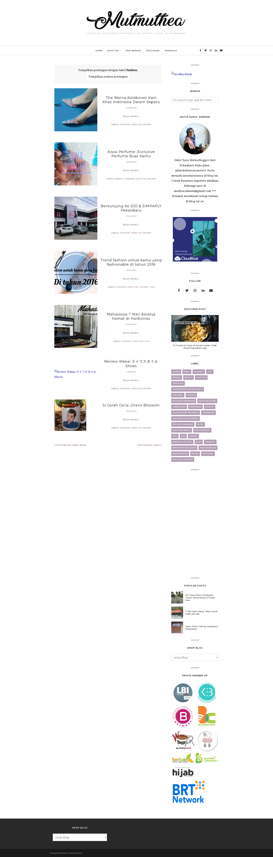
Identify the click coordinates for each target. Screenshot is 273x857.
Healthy (209, 407)
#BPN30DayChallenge (184, 448)
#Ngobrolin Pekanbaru (186, 419)
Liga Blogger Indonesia (186, 413)
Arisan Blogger (207, 401)
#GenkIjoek (208, 413)
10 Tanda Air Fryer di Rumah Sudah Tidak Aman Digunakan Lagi (195, 346)
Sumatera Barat (182, 430)
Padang (193, 436)
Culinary (199, 372)
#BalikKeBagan (208, 448)
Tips (152, 287)
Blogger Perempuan (184, 401)
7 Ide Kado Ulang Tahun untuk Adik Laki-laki (201, 612)
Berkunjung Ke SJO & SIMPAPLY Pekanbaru (131, 208)
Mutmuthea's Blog (65, 853)
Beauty (119, 179)
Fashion (125, 124)
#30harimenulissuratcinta (188, 389)
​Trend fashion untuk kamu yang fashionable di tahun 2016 (131, 262)
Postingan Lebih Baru (71, 445)
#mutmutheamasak (183, 424)
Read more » (131, 116)
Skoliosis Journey (183, 459)
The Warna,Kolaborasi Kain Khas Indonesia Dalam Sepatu (131, 100)
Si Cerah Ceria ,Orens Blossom (131, 405)
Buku (198, 442)
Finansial (210, 442)
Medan (195, 454)
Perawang (208, 454)
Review (147, 124)
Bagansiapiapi (180, 454)
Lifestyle (136, 124)
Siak (183, 436)
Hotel (200, 424)
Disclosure (78, 853)
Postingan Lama (148, 445)
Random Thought (182, 442)
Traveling (178, 383)
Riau (175, 436)
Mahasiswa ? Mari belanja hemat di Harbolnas (131, 316)
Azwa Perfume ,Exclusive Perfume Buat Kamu (131, 154)
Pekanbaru (195, 407)
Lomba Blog (179, 407)
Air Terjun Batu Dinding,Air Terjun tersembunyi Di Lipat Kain (200, 597)
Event (187, 372)
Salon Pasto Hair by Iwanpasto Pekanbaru (201, 627)
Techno (144, 287)
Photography (202, 430)
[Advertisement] (195, 523)
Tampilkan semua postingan (108, 76)
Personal (178, 395)
